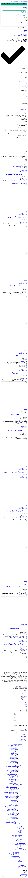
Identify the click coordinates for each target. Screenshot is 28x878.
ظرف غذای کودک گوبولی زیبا (14, 174)
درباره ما (23, 690)
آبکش (21, 833)
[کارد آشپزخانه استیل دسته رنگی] (14, 479)
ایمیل (25, 153)
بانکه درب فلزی (13, 749)
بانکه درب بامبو (13, 746)
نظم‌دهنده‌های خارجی (14, 788)
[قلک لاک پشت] (14, 296)
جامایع (20, 848)
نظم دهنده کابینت (13, 791)
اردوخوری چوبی (13, 798)
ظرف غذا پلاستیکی (12, 781)
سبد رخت (20, 860)
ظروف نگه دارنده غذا (17, 764)
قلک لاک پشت (14, 356)
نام (26, 151)
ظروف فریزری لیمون (12, 768)
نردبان (20, 863)
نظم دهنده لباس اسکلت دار (13, 853)
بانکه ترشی (14, 751)
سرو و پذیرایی (24, 699)
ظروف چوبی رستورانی (11, 810)
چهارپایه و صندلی (18, 857)
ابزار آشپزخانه (24, 697)
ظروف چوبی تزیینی (12, 820)
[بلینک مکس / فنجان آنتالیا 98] (14, 520)
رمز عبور (24, 17)
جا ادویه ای (19, 827)
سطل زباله (19, 845)
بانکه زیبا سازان (13, 762)
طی (21, 858)
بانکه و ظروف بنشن (17, 744)
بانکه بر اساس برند (15, 759)
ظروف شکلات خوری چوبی (10, 797)
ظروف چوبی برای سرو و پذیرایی (12, 796)
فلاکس (20, 841)
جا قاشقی (20, 832)
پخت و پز (25, 700)
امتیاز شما (24, 137)
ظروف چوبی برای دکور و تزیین (12, 819)
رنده (21, 830)
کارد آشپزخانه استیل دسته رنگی (14, 511)
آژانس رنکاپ (15, 725)
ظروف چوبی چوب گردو (11, 822)
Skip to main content (23, 1)
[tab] (23, 109)
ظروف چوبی (19, 794)
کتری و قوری (19, 840)
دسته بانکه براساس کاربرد (13, 750)
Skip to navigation (15, 1)
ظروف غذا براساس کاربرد (13, 775)
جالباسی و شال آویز (14, 856)
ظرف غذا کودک (13, 777)
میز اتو (20, 862)
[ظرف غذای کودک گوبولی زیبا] (20, 166)
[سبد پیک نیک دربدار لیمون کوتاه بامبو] (18, 637)
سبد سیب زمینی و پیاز (17, 835)
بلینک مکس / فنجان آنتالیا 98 (14, 586)
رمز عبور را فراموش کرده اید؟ (20, 22)
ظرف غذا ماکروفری (12, 774)
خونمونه (25, 27)
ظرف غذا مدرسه (13, 779)
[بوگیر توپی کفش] (23, 365)
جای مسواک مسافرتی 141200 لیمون (14, 472)
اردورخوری (19, 839)
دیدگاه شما (24, 140)
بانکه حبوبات (14, 753)
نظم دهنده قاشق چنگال (11, 787)
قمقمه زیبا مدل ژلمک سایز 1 (14, 430)
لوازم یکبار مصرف (18, 826)
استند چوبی (14, 818)
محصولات (20, 81)
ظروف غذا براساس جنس (13, 780)
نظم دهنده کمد (16, 852)
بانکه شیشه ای (13, 758)
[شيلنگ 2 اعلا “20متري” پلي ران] (14, 382)
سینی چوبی (14, 802)
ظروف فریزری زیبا (12, 767)
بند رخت (20, 861)
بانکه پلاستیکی (13, 757)
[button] (23, 179)
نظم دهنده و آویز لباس (14, 854)
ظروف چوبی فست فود (11, 809)
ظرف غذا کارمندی (12, 776)
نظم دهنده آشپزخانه (17, 784)
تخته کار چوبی (13, 817)
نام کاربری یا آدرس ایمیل (21, 14)
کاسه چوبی (14, 801)
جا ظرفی (20, 831)
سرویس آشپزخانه (18, 823)
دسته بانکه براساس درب (13, 745)
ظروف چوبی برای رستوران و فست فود (10, 806)
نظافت (25, 704)
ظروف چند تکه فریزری (11, 772)
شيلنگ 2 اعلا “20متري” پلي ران (14, 414)
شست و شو (24, 703)
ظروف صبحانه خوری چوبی (10, 811)
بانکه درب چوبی (13, 748)
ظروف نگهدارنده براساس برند (12, 766)
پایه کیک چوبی (13, 804)
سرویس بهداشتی (23, 701)
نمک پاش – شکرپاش (17, 836)
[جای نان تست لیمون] (14, 596)
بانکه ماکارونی (13, 754)
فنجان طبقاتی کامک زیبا (14, 285)
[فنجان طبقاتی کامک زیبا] (14, 226)
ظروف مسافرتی (18, 824)
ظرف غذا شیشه (13, 783)
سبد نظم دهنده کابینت (12, 789)
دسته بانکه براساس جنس (13, 755)
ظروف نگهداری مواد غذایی (13, 770)
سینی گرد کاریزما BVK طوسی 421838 (14, 217)
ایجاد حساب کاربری (20, 12)
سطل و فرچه (19, 847)
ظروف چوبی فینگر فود (11, 807)
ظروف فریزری (13, 771)
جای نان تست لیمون (14, 628)
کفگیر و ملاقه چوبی (12, 814)
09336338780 (24, 687)
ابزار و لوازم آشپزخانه (14, 813)
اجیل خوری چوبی (13, 805)
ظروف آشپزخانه (23, 698)
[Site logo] (25, 7)
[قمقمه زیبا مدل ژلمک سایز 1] (20, 423)
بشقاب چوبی (14, 800)
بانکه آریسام (14, 761)
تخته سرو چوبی (13, 815)
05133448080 (18, 687)
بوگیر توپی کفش (14, 373)
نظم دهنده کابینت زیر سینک (10, 792)
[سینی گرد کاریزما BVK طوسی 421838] (19, 183)
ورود (26, 20)
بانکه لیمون (14, 763)
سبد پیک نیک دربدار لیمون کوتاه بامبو (14, 644)
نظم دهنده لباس (18, 850)
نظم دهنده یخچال (13, 793)
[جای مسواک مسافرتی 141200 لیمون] (14, 440)
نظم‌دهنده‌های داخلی (14, 785)
